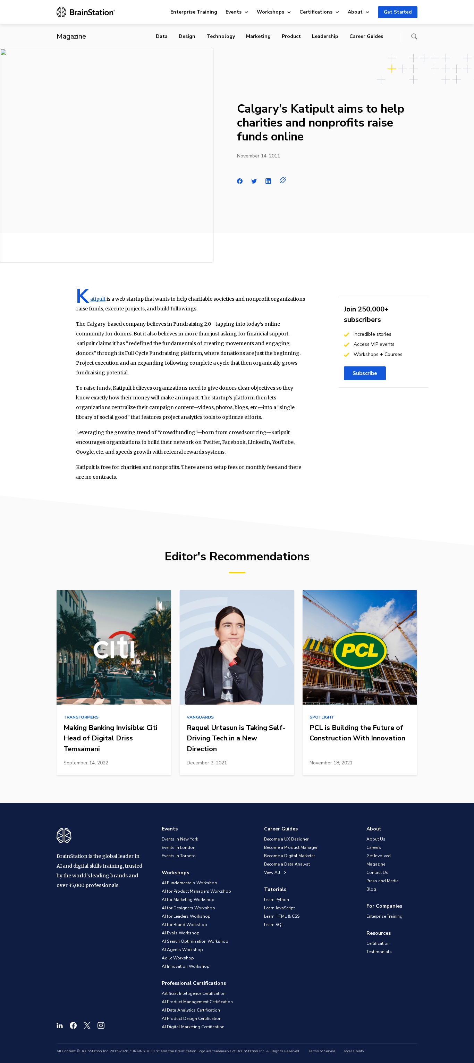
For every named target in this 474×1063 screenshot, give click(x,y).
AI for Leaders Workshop (186, 916)
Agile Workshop (178, 958)
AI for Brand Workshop (184, 924)
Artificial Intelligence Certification (194, 993)
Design (187, 36)
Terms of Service (321, 1051)
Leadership (325, 36)
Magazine (375, 864)
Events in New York (180, 839)
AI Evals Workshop (181, 933)
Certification (378, 943)
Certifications (315, 12)
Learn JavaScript (279, 908)
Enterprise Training (193, 12)
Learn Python (276, 899)
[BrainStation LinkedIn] (60, 1025)
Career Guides (366, 36)
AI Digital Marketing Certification (193, 1027)
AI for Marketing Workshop (188, 899)
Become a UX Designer (286, 839)
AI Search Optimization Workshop (195, 941)
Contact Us (377, 872)
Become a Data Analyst (287, 864)
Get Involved (378, 856)
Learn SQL (273, 924)
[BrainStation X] (87, 1025)
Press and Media (382, 881)
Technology (220, 36)
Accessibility (354, 1051)
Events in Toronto (179, 856)
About (355, 12)
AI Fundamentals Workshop (189, 883)
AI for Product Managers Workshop (196, 891)
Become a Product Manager (291, 847)
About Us (376, 839)
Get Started (398, 12)
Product (291, 36)
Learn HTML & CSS (281, 916)
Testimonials (379, 952)
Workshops (270, 12)
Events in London (178, 847)
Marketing (258, 36)
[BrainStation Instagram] (101, 1025)
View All (272, 872)
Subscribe (365, 373)
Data (162, 36)
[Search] (414, 36)
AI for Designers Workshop (188, 908)
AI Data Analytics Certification (191, 1010)
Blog (371, 889)
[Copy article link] (283, 180)
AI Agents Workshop (182, 949)
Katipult (97, 299)
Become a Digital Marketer (289, 856)
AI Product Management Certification (197, 1002)
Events (234, 12)
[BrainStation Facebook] (73, 1025)
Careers (373, 847)
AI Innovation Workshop (186, 966)
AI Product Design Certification (191, 1018)
